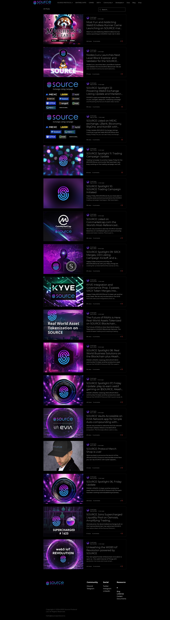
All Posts (46, 9)
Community (92, 582)
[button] (98, 2)
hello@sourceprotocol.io (55, 616)
